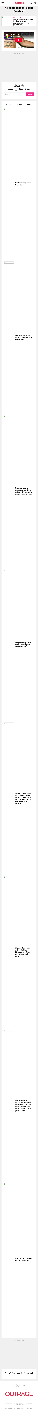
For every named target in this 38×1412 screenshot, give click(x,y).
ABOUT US (8, 1403)
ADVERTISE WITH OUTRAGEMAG (23, 1403)
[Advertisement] (19, 67)
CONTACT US (20, 1404)
